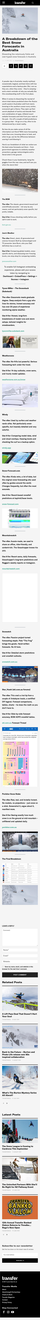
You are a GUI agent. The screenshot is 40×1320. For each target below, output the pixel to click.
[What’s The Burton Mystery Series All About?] (20, 1077)
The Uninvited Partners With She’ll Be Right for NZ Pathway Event (19, 1185)
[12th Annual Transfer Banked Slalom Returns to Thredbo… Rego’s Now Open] (20, 1207)
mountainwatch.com (11, 568)
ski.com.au (7, 723)
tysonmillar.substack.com (13, 331)
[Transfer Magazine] (20, 2)
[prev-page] (3, 1103)
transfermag (19, 60)
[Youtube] (12, 1312)
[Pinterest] (21, 66)
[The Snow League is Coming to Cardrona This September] (20, 1131)
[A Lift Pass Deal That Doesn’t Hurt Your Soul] (20, 999)
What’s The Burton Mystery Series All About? (19, 1094)
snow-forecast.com (10, 504)
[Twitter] (16, 66)
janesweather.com (9, 261)
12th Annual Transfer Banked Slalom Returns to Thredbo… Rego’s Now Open (16, 1225)
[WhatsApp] (26, 66)
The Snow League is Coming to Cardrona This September (17, 1147)
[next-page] (7, 1103)
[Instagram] (8, 1312)
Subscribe (19, 1260)
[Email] (30, 66)
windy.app (6, 448)
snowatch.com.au (9, 662)
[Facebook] (11, 66)
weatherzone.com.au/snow (13, 379)
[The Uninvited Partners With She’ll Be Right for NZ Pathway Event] (20, 1169)
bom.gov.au (6, 225)
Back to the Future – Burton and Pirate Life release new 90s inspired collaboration (18, 1054)
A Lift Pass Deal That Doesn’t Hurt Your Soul (19, 1015)
